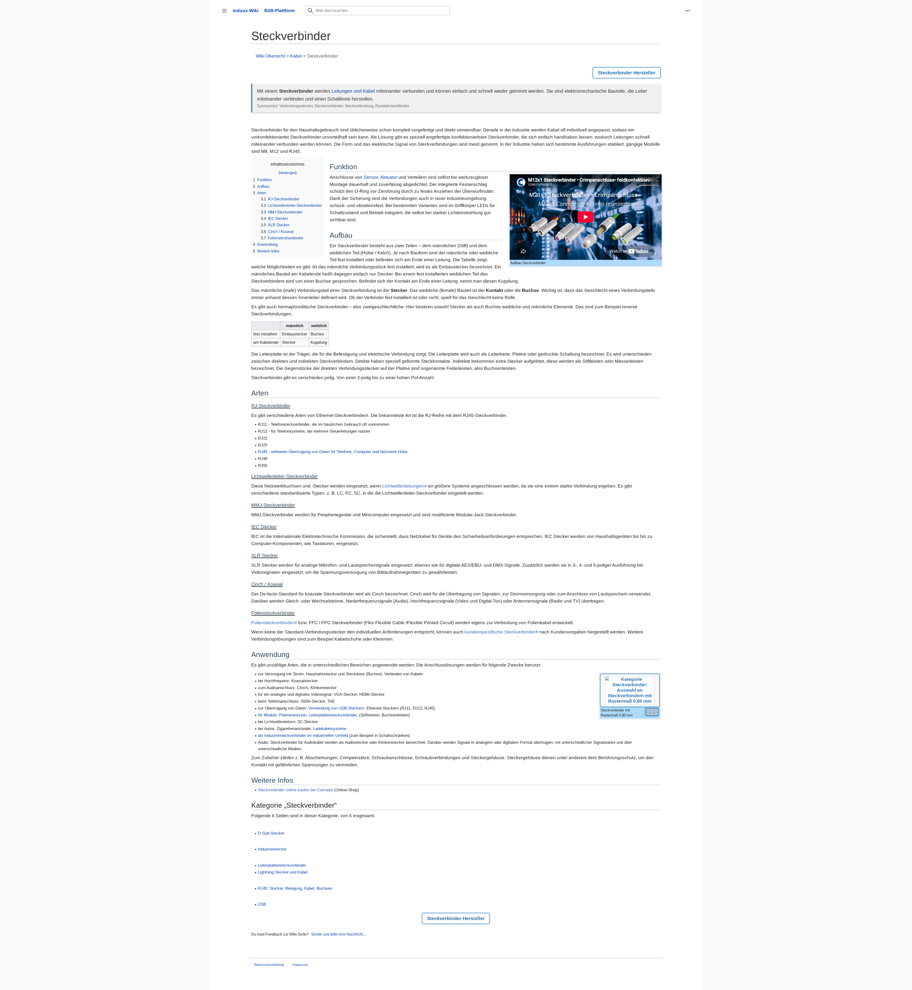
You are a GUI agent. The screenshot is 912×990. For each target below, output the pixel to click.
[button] (687, 10)
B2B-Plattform (279, 10)
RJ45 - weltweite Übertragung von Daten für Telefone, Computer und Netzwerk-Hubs (333, 451)
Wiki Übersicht (270, 55)
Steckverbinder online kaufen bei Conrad (294, 790)
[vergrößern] (652, 712)
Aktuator (388, 177)
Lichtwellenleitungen (403, 485)
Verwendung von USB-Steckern (336, 708)
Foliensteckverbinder (272, 622)
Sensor (371, 177)
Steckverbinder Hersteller (627, 72)
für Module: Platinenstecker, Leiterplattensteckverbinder (307, 715)
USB (262, 904)
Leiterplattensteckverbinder (282, 865)
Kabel (296, 55)
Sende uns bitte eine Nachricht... (338, 934)
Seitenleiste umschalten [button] (226, 13)
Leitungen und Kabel (353, 91)
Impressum (300, 964)
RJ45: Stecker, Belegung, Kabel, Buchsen (295, 888)
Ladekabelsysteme (329, 728)
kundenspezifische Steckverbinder (500, 631)
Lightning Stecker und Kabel (283, 872)
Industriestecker (272, 849)
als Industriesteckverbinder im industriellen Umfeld (303, 735)
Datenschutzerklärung (269, 964)
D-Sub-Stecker (271, 833)
